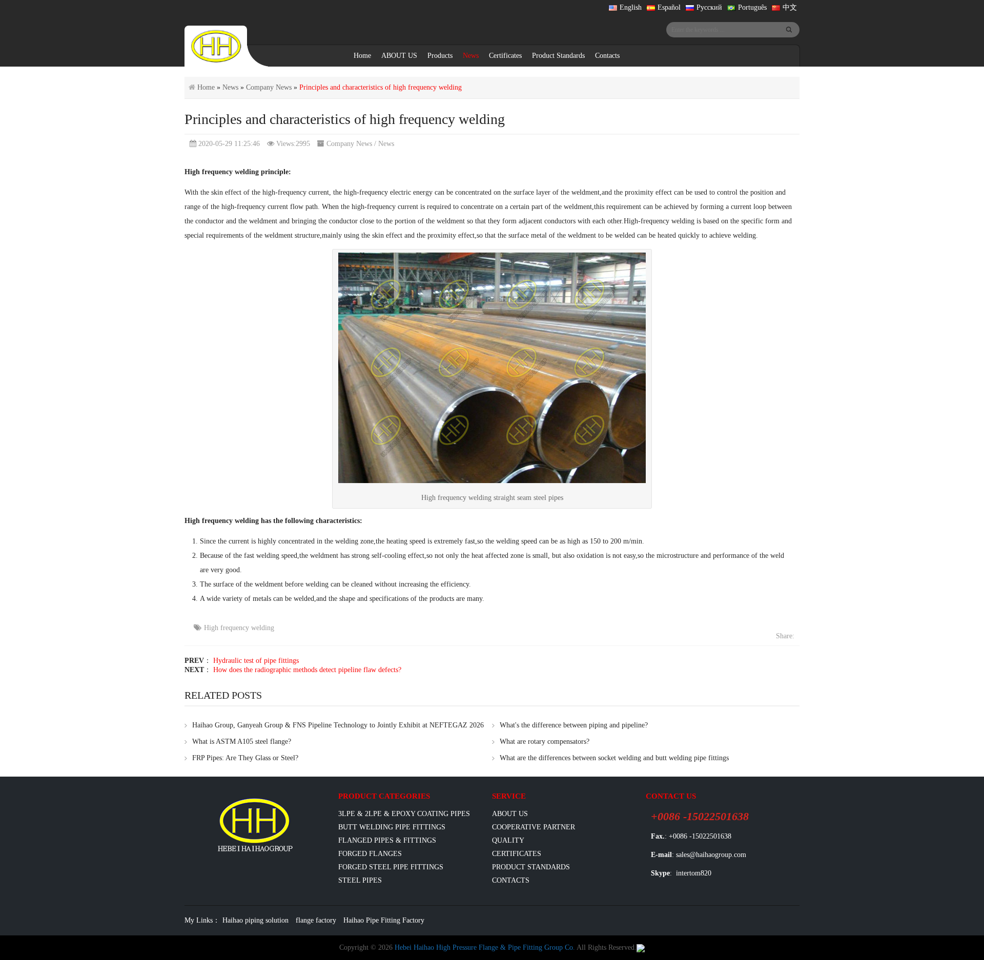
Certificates (505, 55)
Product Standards (558, 55)
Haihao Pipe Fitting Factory (383, 920)
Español (669, 7)
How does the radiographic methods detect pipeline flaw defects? (307, 670)
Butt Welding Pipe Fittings (391, 827)
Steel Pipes (360, 880)
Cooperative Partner (533, 827)
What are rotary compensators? (544, 741)
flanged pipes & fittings (387, 840)
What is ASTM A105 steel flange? (241, 741)
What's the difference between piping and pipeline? (574, 725)
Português (752, 7)
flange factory (316, 920)
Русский (709, 7)
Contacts (607, 55)
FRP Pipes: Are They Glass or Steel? (245, 758)
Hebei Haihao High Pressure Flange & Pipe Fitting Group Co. (485, 947)
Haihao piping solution (255, 920)
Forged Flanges (370, 854)
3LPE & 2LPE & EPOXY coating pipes (404, 814)
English (631, 7)
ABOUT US (399, 55)
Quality (508, 840)
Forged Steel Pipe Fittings (390, 867)
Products (440, 55)
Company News (269, 87)
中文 (790, 7)
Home (362, 55)
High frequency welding (239, 628)
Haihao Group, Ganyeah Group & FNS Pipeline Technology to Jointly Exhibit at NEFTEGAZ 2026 (338, 725)
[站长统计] (641, 947)
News (471, 55)
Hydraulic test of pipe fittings (256, 660)
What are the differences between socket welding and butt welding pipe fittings (614, 758)
